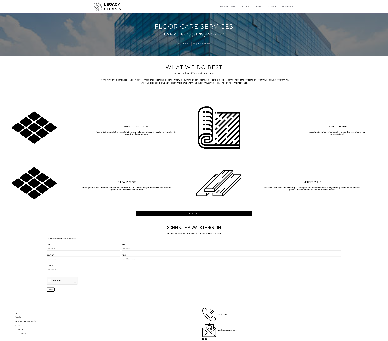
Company (50, 255)
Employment (272, 6)
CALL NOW (183, 44)
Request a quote (201, 44)
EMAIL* (49, 244)
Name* (124, 244)
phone (124, 255)
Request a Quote (287, 6)
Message (50, 266)
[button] (229, 7)
